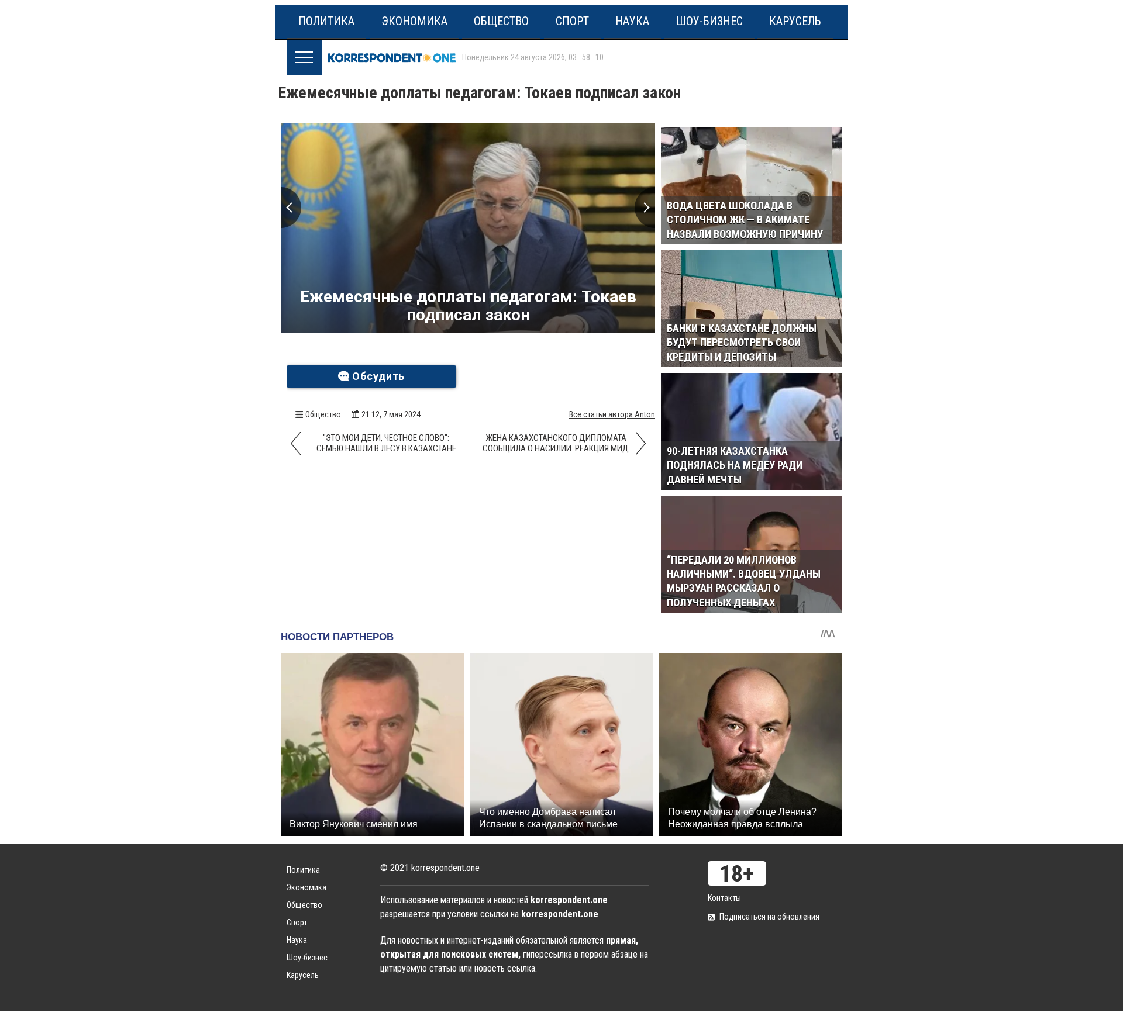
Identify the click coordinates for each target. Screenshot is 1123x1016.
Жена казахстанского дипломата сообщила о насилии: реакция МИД (556, 443)
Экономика (414, 21)
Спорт (572, 21)
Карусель (795, 21)
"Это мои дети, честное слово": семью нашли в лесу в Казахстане (386, 443)
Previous (291, 207)
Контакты (724, 898)
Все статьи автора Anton (612, 414)
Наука (632, 21)
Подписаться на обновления (769, 916)
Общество (501, 21)
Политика (326, 21)
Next (645, 207)
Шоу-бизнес (709, 21)
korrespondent (392, 57)
